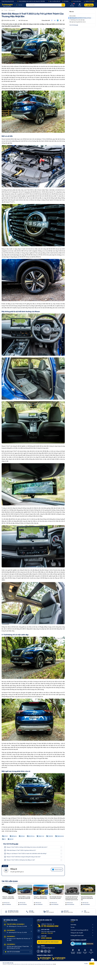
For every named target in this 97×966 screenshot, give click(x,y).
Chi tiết (54, 964)
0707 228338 (46, 938)
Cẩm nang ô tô (12, 10)
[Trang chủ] (2, 10)
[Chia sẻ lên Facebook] (52, 20)
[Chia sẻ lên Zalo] (55, 20)
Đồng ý (91, 963)
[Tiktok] (49, 951)
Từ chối (85, 963)
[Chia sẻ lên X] (60, 20)
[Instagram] (45, 951)
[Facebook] (38, 951)
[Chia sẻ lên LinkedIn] (57, 20)
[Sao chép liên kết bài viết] (63, 20)
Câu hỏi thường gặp (73, 25)
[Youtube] (41, 951)
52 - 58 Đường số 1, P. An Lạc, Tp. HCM (17, 926)
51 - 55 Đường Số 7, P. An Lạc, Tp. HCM (17, 932)
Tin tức (5, 10)
